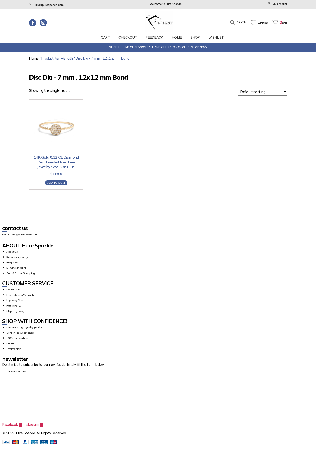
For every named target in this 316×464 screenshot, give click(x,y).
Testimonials (13, 348)
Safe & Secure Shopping (20, 273)
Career (10, 343)
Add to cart (56, 182)
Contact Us (13, 289)
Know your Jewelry (17, 257)
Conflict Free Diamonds (20, 332)
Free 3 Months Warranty (20, 294)
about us (12, 251)
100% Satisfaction (17, 338)
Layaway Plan (14, 300)
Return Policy (13, 305)
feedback (154, 37)
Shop (195, 37)
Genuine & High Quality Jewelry (24, 327)
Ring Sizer (12, 262)
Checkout (127, 37)
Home (177, 37)
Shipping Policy (15, 311)
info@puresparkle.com (49, 5)
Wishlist (216, 37)
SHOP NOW (199, 47)
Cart (105, 37)
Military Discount (16, 267)
